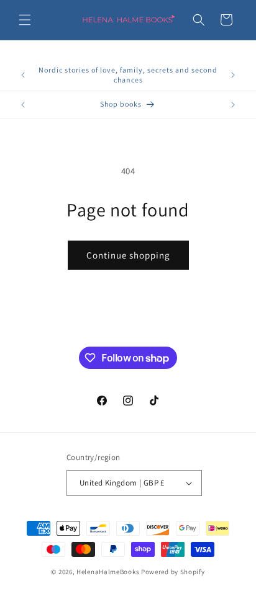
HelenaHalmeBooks (107, 571)
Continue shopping (128, 255)
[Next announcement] (233, 75)
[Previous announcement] (23, 75)
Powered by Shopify (173, 571)
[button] (25, 19)
